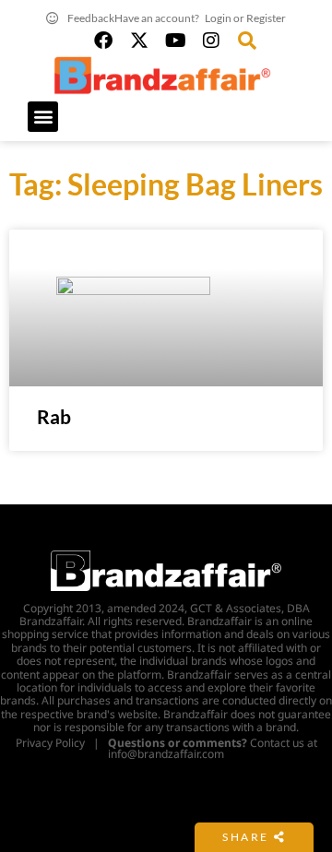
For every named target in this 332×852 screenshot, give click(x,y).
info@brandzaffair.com (166, 754)
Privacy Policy (50, 743)
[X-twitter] (139, 40)
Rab (54, 416)
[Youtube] (175, 40)
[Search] (247, 40)
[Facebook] (103, 40)
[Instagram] (211, 40)
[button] (43, 116)
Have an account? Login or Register (200, 18)
